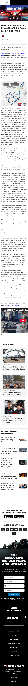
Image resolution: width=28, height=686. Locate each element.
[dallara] (13, 618)
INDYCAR (3, 53)
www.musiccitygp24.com (13, 305)
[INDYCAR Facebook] (12, 529)
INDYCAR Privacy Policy (17, 600)
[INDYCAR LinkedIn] (14, 533)
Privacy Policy (14, 677)
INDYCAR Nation (14, 643)
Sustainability (14, 655)
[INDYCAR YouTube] (16, 529)
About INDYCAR (14, 631)
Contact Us (14, 639)
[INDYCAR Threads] (25, 529)
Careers (14, 635)
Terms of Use (14, 681)
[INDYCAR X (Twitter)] (7, 529)
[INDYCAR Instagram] (3, 529)
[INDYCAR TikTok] (20, 529)
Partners (14, 651)
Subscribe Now (14, 594)
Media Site (14, 647)
